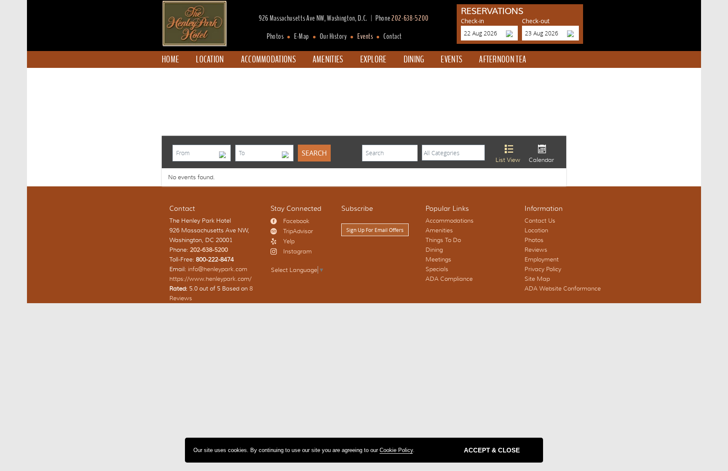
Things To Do (443, 240)
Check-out (536, 21)
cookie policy (396, 450)
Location (210, 59)
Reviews (536, 249)
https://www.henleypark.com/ (210, 279)
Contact (392, 36)
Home (170, 59)
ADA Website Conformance (563, 288)
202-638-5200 (410, 18)
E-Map (301, 36)
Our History (333, 36)
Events (365, 36)
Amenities (328, 59)
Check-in (472, 21)
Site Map (537, 279)
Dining (414, 59)
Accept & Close (492, 450)
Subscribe (357, 209)
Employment (542, 259)
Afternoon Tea (502, 59)
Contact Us (540, 220)
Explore (373, 59)
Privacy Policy (543, 269)
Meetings (438, 259)
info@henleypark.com (217, 269)
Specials (183, 76)
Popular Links (447, 209)
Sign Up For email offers (375, 229)
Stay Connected (295, 209)
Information (544, 209)
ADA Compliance (449, 279)
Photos (275, 36)
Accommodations (268, 59)
